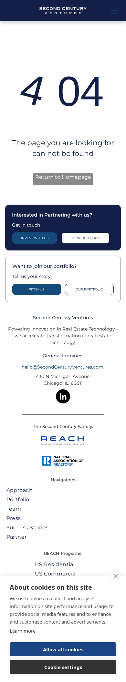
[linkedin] (63, 397)
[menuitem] (63, 490)
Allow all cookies (63, 649)
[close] (115, 576)
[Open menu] (114, 10)
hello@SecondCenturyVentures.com (62, 367)
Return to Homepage (63, 177)
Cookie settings (63, 667)
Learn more (23, 630)
